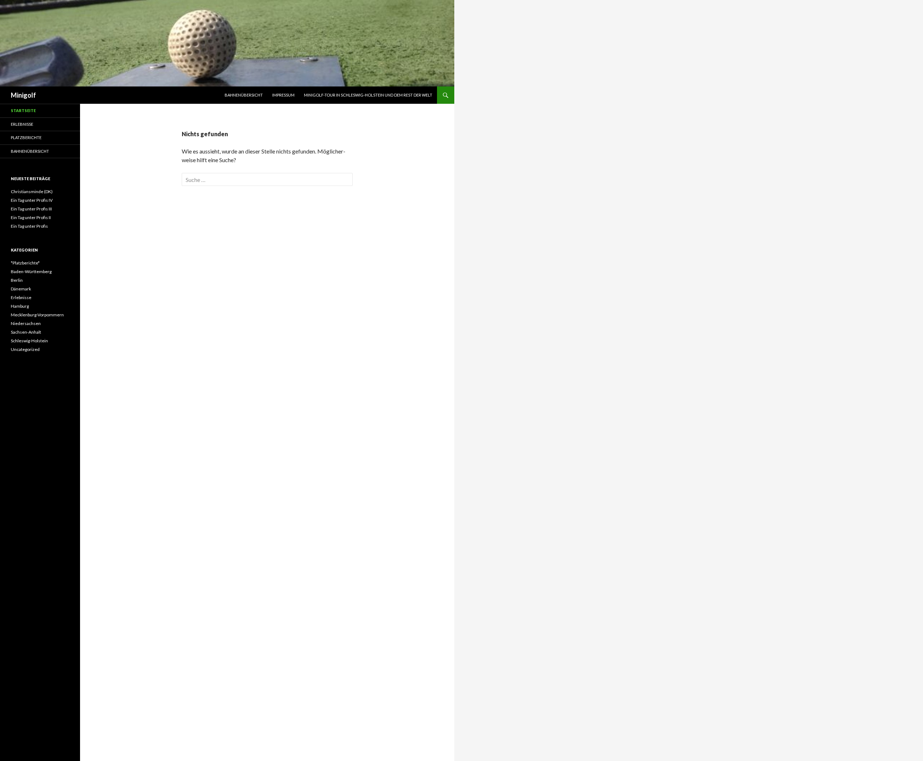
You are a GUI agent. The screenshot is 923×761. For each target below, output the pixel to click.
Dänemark (21, 289)
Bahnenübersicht (244, 95)
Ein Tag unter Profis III (31, 209)
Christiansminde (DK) (32, 191)
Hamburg (20, 306)
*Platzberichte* (25, 263)
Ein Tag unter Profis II (31, 217)
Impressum (283, 95)
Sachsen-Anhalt (26, 332)
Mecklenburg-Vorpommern (37, 314)
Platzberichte (26, 137)
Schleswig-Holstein (29, 340)
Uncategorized (25, 349)
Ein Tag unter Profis (29, 226)
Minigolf (23, 95)
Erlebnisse (22, 124)
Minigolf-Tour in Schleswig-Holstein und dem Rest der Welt (368, 95)
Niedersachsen (26, 323)
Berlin (17, 280)
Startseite (23, 110)
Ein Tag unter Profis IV (32, 200)
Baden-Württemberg (31, 271)
